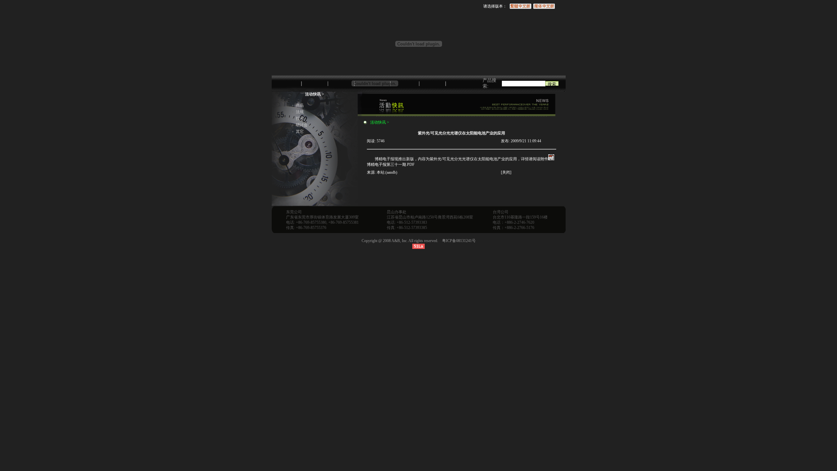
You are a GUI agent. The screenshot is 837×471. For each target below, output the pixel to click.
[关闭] (506, 172)
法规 (300, 112)
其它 (300, 131)
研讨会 (302, 125)
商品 (300, 105)
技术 (300, 118)
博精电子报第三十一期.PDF (391, 164)
